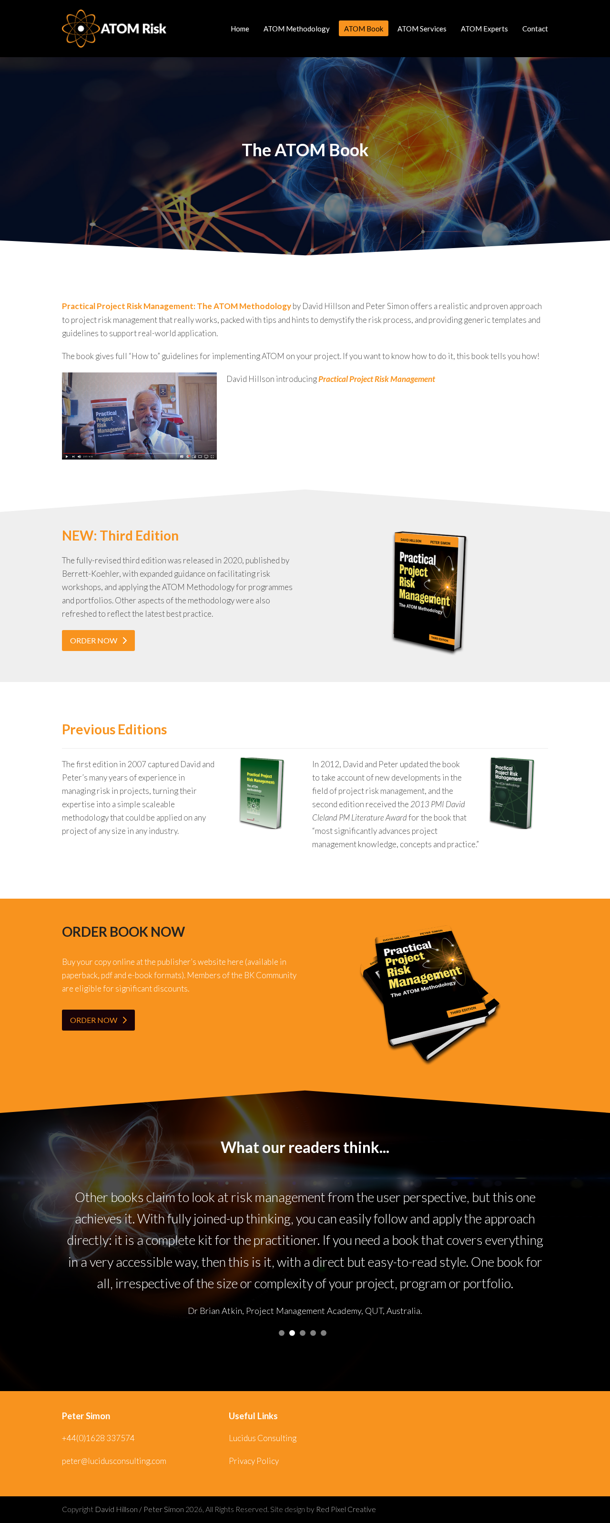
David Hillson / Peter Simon (139, 1509)
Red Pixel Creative (346, 1509)
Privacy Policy (254, 1461)
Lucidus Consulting (262, 1438)
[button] (282, 1333)
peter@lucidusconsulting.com (114, 1461)
